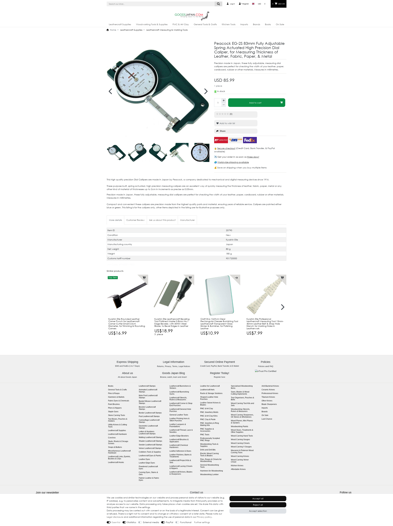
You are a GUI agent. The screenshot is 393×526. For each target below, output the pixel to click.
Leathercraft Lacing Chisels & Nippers (180, 467)
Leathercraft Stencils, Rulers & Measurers (178, 399)
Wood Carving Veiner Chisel (240, 461)
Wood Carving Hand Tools (242, 436)
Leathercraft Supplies (120, 24)
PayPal (169, 522)
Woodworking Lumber (209, 475)
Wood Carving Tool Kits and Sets (242, 404)
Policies (261, 366)
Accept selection (258, 510)
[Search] (218, 4)
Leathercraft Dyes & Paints (150, 456)
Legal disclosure (115, 516)
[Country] (253, 4)
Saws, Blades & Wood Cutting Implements (240, 393)
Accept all (257, 498)
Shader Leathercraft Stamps (150, 441)
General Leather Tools (178, 415)
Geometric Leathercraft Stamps (148, 427)
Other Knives (267, 401)
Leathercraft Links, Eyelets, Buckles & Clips (119, 458)
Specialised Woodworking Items (242, 387)
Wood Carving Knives (240, 456)
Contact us (196, 492)
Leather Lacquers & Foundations (177, 425)
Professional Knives (270, 393)
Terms (174, 366)
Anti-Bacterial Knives (270, 386)
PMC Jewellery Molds (209, 412)
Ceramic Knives (268, 390)
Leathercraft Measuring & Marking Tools (167, 29)
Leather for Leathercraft (210, 386)
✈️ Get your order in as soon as (230, 156)
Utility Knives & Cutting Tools (117, 426)
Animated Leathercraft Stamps (148, 391)
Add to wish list (227, 123)
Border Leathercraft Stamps (150, 413)
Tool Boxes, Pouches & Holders (117, 420)
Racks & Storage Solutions (211, 393)
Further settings (202, 522)
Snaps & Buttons (115, 447)
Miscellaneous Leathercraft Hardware (119, 452)
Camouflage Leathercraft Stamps (149, 421)
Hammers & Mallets (116, 397)
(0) (231, 113)
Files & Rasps (114, 393)
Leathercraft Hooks (116, 462)
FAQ (271, 366)
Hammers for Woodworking (211, 471)
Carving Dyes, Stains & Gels (148, 473)
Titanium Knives (268, 397)
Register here (219, 377)
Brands (256, 24)
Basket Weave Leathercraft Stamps (150, 402)
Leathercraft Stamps (147, 386)
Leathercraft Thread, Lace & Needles (181, 431)
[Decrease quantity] (224, 105)
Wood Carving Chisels (240, 443)
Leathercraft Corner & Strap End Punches (180, 404)
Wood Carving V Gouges (241, 447)
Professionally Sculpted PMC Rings (210, 439)
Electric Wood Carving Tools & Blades (209, 455)
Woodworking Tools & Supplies (151, 24)
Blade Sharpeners (269, 404)
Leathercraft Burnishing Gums (179, 393)
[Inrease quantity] (224, 100)
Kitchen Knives (237, 466)
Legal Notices (184, 366)
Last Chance (267, 419)
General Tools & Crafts (205, 24)
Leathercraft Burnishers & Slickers (180, 387)
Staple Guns (113, 412)
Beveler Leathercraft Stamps (147, 408)
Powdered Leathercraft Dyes (148, 468)
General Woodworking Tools (209, 466)
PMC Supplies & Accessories (207, 430)
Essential (116, 522)
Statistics (131, 522)
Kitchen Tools (228, 24)
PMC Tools (204, 435)
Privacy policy (204, 516)
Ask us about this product (162, 220)
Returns (160, 366)
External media (151, 522)
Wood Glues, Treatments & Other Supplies (242, 431)
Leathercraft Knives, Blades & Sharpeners (180, 473)
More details (115, 220)
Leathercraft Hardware (117, 434)
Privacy (168, 366)
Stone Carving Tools (116, 415)
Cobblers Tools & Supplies (150, 452)
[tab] (115, 220)
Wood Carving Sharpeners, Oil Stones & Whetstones (242, 416)
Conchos (112, 438)
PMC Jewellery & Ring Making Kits (209, 424)
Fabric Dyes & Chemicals (118, 401)
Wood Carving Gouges (240, 440)
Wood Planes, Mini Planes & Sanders (242, 422)
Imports (244, 24)
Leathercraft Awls (207, 390)
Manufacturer (187, 220)
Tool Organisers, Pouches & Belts (242, 399)
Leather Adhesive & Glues (180, 451)
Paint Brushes (114, 404)
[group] (127, 295)
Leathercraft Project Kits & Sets (180, 461)
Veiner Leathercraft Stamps (150, 448)
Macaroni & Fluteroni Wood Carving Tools (242, 451)
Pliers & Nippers (115, 408)
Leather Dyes (144, 459)
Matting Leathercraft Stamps (150, 437)
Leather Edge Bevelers (179, 436)
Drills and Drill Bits (208, 450)
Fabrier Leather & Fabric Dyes (149, 479)
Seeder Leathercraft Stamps (150, 445)
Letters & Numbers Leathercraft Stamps (147, 433)
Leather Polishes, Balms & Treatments (180, 456)
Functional (185, 522)
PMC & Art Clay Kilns (209, 416)
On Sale (280, 24)
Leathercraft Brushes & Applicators (179, 441)
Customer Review (135, 220)
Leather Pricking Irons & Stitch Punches (179, 420)
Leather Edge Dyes (147, 463)
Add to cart (255, 102)
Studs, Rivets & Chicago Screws (118, 442)
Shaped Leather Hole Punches (209, 398)
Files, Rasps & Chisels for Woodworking (211, 460)
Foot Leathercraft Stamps (149, 416)
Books (268, 24)
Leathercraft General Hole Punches (180, 410)
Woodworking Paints (239, 427)
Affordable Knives (238, 469)
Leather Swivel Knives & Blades (210, 404)
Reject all (258, 504)
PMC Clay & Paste (208, 419)
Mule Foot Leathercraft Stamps (148, 397)
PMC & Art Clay (181, 24)
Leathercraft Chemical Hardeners (178, 446)
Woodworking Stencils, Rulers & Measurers (240, 410)
